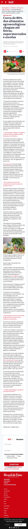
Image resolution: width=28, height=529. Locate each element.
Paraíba (5, 510)
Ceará (5, 503)
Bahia (5, 501)
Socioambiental (7, 497)
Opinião (5, 499)
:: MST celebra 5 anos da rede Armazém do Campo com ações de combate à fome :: (12, 183)
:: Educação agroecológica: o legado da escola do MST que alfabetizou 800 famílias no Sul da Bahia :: (14, 134)
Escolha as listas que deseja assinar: (13, 454)
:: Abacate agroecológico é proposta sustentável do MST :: (13, 390)
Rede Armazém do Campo (10, 360)
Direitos (5, 493)
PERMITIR (20, 524)
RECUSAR (7, 524)
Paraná (5, 513)
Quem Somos (7, 479)
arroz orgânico (14, 276)
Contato (6, 483)
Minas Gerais (6, 508)
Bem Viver (6, 495)
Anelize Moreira (15, 46)
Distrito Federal (6, 505)
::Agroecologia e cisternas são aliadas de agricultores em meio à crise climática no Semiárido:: (13, 317)
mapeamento (9, 164)
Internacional (7, 491)
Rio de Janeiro (6, 517)
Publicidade (7, 481)
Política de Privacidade (10, 484)
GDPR (20, 521)
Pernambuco (6, 515)
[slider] (12, 51)
